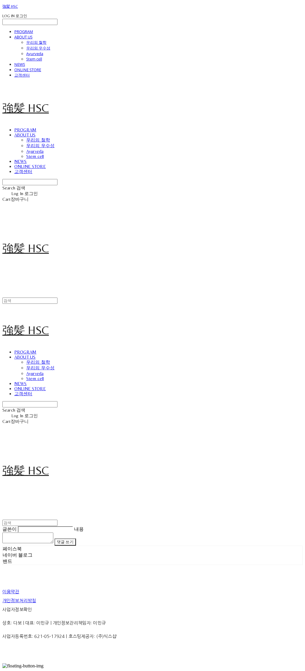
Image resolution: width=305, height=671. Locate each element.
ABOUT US (23, 37)
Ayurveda (34, 53)
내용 (79, 529)
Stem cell (34, 59)
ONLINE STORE (27, 69)
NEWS (19, 64)
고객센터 (22, 75)
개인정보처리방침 (19, 600)
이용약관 (10, 591)
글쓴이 (9, 529)
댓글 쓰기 (65, 542)
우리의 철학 (36, 42)
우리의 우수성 (38, 48)
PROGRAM (23, 31)
